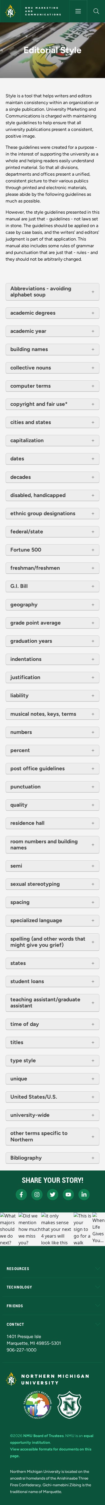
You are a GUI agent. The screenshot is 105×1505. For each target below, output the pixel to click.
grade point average (35, 623)
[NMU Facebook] (21, 1194)
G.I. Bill (19, 586)
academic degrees (32, 313)
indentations (25, 659)
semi (16, 866)
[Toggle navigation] (78, 11)
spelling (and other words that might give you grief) (47, 942)
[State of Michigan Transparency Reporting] (38, 1405)
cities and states (30, 422)
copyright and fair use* (38, 404)
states (18, 963)
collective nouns (30, 368)
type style (23, 1060)
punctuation (25, 787)
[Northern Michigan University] (10, 11)
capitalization (27, 440)
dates (17, 459)
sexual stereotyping (35, 884)
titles (16, 1042)
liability (19, 696)
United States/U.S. (33, 1097)
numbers (21, 732)
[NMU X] (52, 1194)
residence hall (27, 823)
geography (24, 605)
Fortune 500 (25, 550)
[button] (96, 11)
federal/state (26, 532)
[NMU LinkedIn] (84, 1194)
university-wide (30, 1115)
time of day (24, 1024)
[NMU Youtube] (68, 1194)
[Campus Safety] (69, 1405)
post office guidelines (37, 769)
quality (18, 805)
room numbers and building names (44, 845)
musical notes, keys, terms (43, 714)
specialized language (36, 920)
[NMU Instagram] (37, 1194)
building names (29, 349)
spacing (20, 902)
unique (18, 1079)
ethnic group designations (42, 513)
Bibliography (26, 1158)
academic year (28, 331)
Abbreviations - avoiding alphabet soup (40, 292)
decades (20, 477)
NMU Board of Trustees (43, 1435)
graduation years (31, 641)
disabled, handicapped (38, 495)
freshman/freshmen (35, 568)
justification (25, 677)
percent (20, 750)
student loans (27, 981)
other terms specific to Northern (38, 1136)
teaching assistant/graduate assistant (45, 1003)
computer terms (30, 386)
